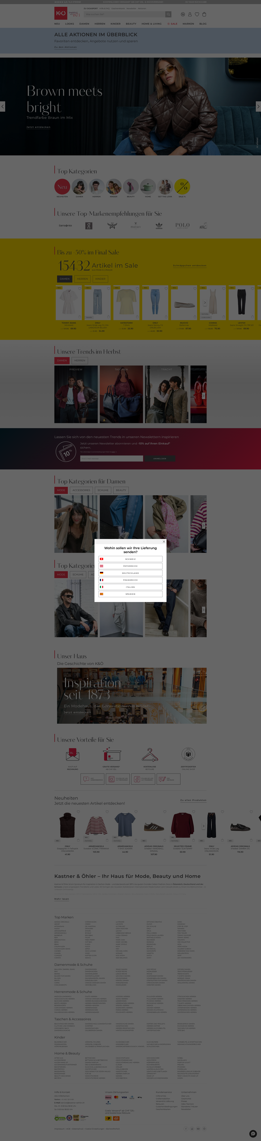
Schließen (164, 541)
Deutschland (130, 573)
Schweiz (130, 559)
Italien (130, 587)
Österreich (130, 566)
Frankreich (130, 580)
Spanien (131, 594)
